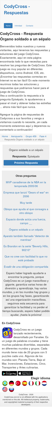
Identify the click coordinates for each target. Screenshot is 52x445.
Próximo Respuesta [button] (26, 162)
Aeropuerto (16, 136)
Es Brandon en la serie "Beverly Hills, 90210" (26, 248)
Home (8, 25)
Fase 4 (43, 136)
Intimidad (18, 25)
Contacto (29, 25)
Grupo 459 (31, 136)
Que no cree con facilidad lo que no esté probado (26, 258)
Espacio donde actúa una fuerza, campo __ (26, 221)
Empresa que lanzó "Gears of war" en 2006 (26, 194)
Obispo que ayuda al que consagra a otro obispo (26, 211)
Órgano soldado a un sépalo (26, 229)
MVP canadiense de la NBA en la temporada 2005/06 (26, 184)
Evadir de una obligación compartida (26, 266)
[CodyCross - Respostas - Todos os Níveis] (5, 383)
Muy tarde (26, 202)
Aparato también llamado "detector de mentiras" (26, 238)
